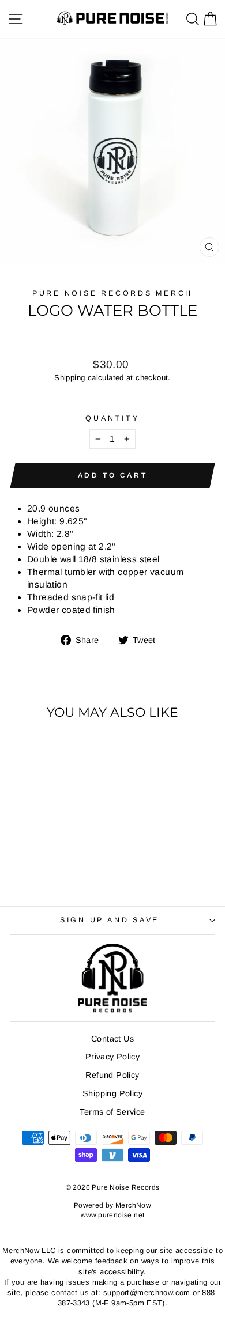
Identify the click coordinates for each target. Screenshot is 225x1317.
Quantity (112, 418)
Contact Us (112, 1038)
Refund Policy (112, 1075)
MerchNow (133, 1205)
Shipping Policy (112, 1093)
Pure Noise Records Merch (112, 293)
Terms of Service (112, 1112)
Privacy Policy (112, 1056)
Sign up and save (109, 920)
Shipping (69, 377)
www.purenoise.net (113, 1215)
